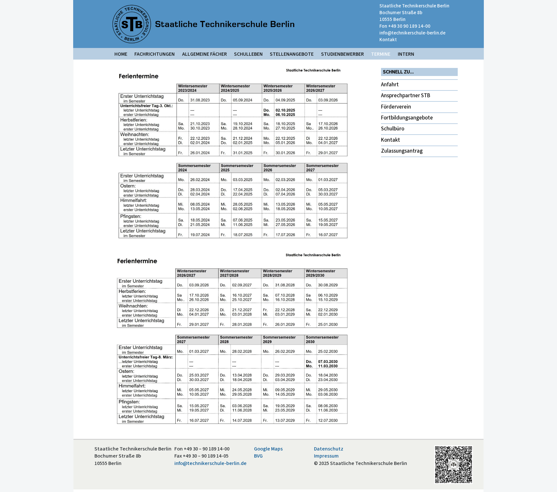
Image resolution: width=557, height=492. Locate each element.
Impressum (326, 455)
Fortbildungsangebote (407, 118)
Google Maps (268, 448)
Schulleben (248, 54)
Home (120, 54)
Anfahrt (390, 85)
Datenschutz (328, 448)
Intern (406, 54)
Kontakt (388, 39)
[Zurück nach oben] (546, 480)
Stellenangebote (292, 54)
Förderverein (396, 107)
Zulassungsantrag (402, 151)
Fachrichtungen (154, 54)
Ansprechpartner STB (405, 95)
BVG (258, 455)
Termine (380, 54)
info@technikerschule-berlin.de (412, 33)
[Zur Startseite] (203, 23)
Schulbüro (392, 129)
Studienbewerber (342, 54)
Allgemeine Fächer (204, 54)
